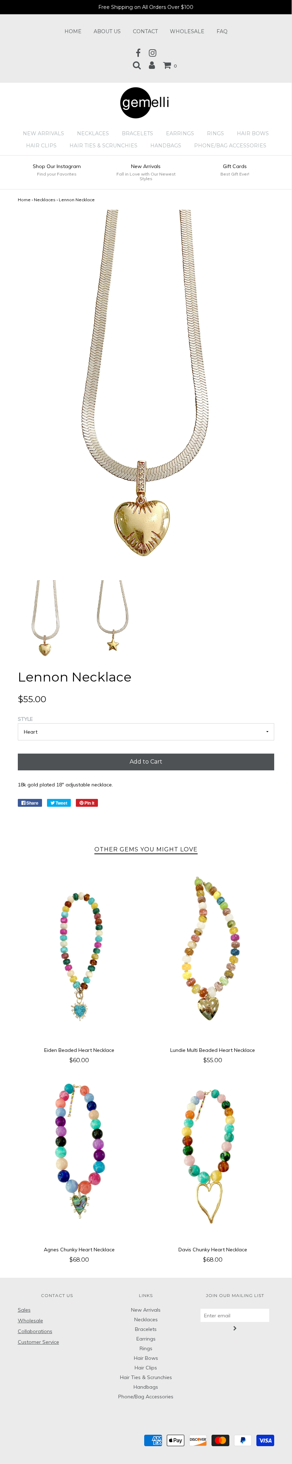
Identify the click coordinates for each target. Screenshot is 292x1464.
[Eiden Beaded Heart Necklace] (79, 958)
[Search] (136, 65)
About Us (107, 31)
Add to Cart (146, 761)
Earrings (180, 133)
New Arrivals (43, 133)
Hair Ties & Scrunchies (103, 145)
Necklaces (93, 133)
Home (73, 31)
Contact (145, 31)
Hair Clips (41, 145)
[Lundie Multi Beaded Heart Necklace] (212, 958)
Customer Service (38, 1342)
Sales (24, 1310)
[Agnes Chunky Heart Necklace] (79, 1157)
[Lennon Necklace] (46, 619)
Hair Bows (253, 133)
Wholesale (187, 31)
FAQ (222, 31)
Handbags (165, 145)
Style (25, 719)
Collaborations (35, 1331)
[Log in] (151, 65)
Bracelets (137, 133)
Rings (215, 133)
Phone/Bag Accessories (230, 145)
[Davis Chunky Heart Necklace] (212, 1157)
